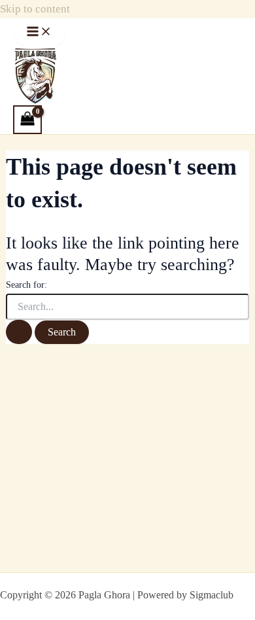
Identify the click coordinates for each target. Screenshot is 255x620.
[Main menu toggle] (39, 32)
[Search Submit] (19, 332)
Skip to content (35, 9)
